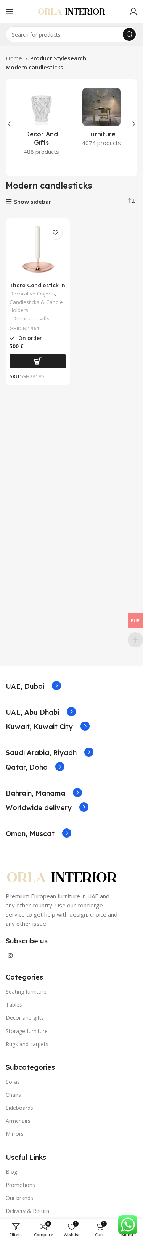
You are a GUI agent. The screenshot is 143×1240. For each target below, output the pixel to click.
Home (15, 58)
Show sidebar (32, 202)
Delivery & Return (27, 1210)
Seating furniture (26, 991)
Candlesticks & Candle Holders (36, 306)
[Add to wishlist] (55, 232)
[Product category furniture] (102, 119)
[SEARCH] (129, 34)
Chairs (13, 1094)
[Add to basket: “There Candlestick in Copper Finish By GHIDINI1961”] (38, 361)
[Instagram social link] (10, 956)
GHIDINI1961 (25, 328)
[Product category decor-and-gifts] (41, 124)
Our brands (19, 1197)
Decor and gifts (31, 318)
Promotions (20, 1184)
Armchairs (18, 1120)
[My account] (133, 11)
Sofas (13, 1081)
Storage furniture (27, 1031)
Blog (11, 1171)
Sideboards (19, 1107)
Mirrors (15, 1133)
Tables (14, 1004)
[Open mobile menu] (9, 11)
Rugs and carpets (27, 1044)
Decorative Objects (32, 293)
